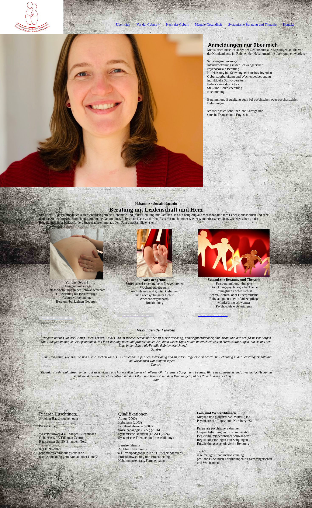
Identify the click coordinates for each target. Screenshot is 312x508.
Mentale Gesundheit (208, 24)
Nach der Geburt (177, 24)
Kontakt (288, 24)
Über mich (123, 24)
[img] (49, 17)
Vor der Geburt (146, 24)
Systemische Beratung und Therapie (252, 24)
